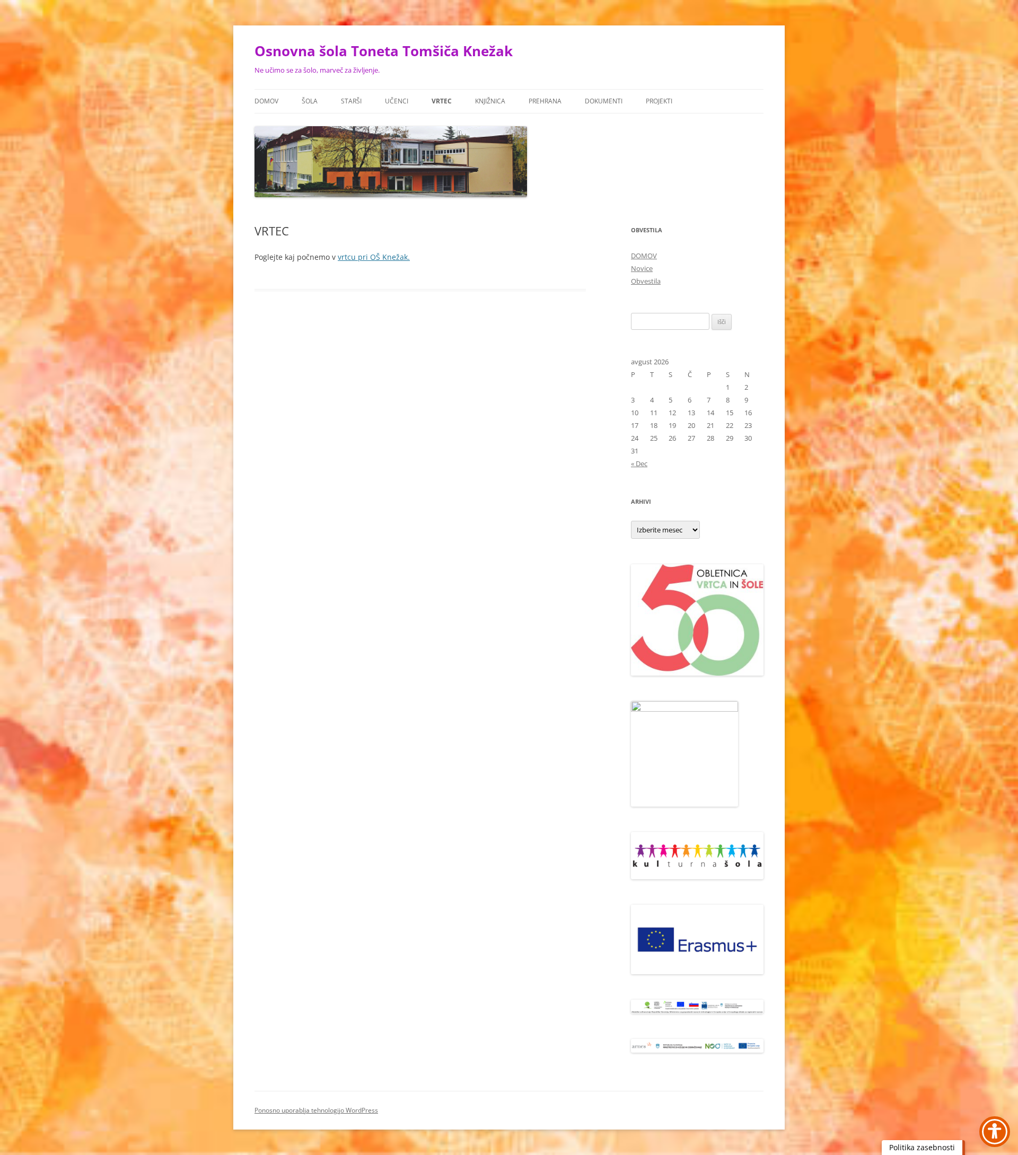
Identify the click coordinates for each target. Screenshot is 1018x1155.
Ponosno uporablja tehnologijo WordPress (316, 1110)
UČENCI (396, 101)
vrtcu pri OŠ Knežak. (374, 257)
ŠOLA (310, 101)
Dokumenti (603, 101)
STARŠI (351, 101)
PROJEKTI (659, 101)
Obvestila (646, 281)
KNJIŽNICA (490, 101)
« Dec (639, 463)
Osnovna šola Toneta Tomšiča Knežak (383, 50)
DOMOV (266, 101)
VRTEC (442, 101)
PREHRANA (545, 101)
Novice (642, 268)
